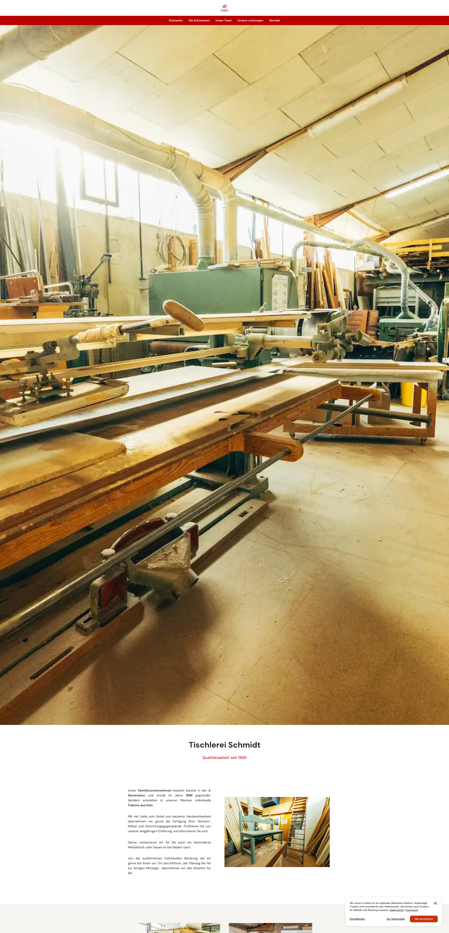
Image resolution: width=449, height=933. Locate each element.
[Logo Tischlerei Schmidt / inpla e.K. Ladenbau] (224, 8)
